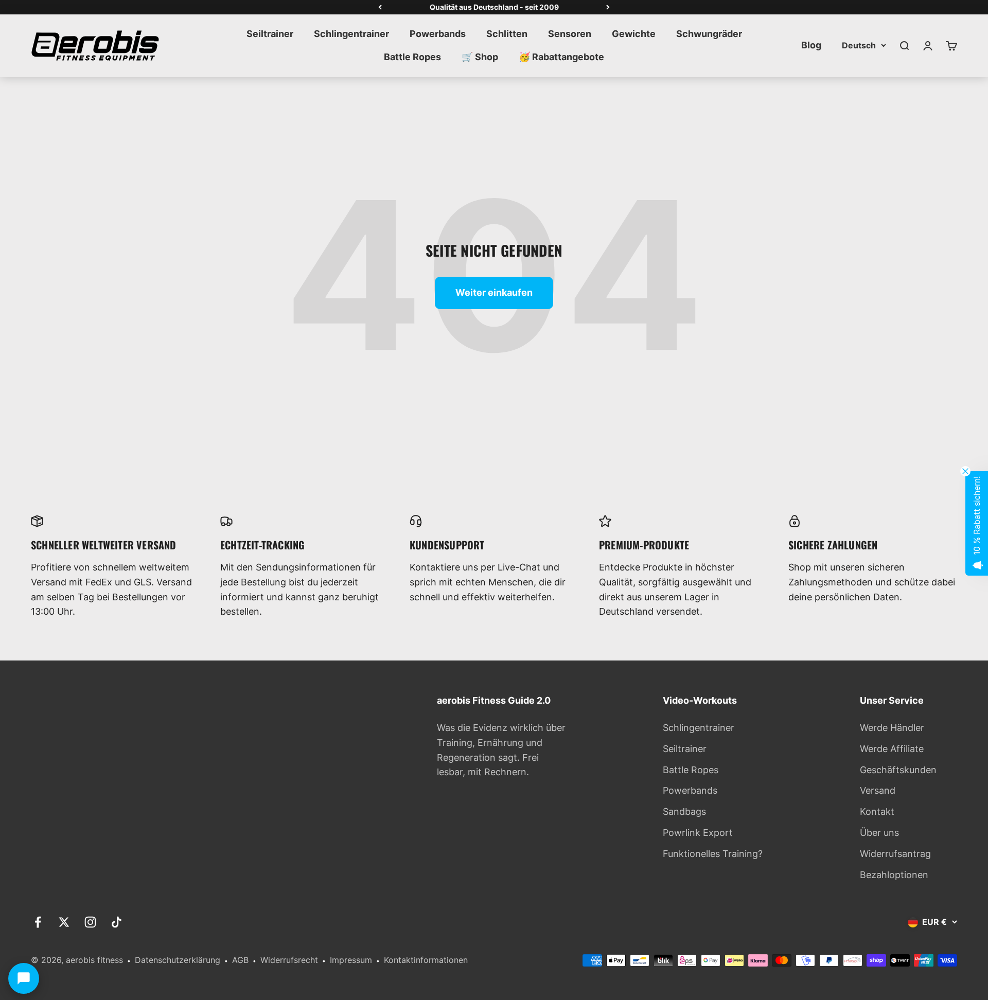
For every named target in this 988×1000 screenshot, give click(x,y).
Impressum (351, 960)
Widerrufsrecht (289, 960)
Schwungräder (709, 33)
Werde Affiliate (892, 748)
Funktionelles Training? (713, 853)
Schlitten (506, 33)
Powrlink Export (698, 832)
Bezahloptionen (894, 874)
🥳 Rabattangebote (561, 56)
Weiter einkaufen (494, 292)
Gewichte (634, 33)
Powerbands (438, 33)
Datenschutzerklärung (177, 960)
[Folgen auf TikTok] (116, 922)
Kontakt (877, 811)
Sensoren (569, 33)
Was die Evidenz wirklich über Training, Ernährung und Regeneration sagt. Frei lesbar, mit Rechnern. (501, 749)
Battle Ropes (412, 56)
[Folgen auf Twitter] (64, 922)
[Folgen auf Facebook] (38, 922)
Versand (877, 790)
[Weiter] (608, 7)
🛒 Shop (480, 56)
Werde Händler (892, 727)
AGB (240, 960)
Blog (811, 45)
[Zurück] (380, 7)
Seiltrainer (269, 33)
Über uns (879, 832)
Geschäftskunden (898, 769)
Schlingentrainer (351, 33)
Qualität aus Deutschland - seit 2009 (494, 7)
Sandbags (684, 811)
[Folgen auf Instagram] (90, 922)
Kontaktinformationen (426, 960)
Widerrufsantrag (895, 853)
